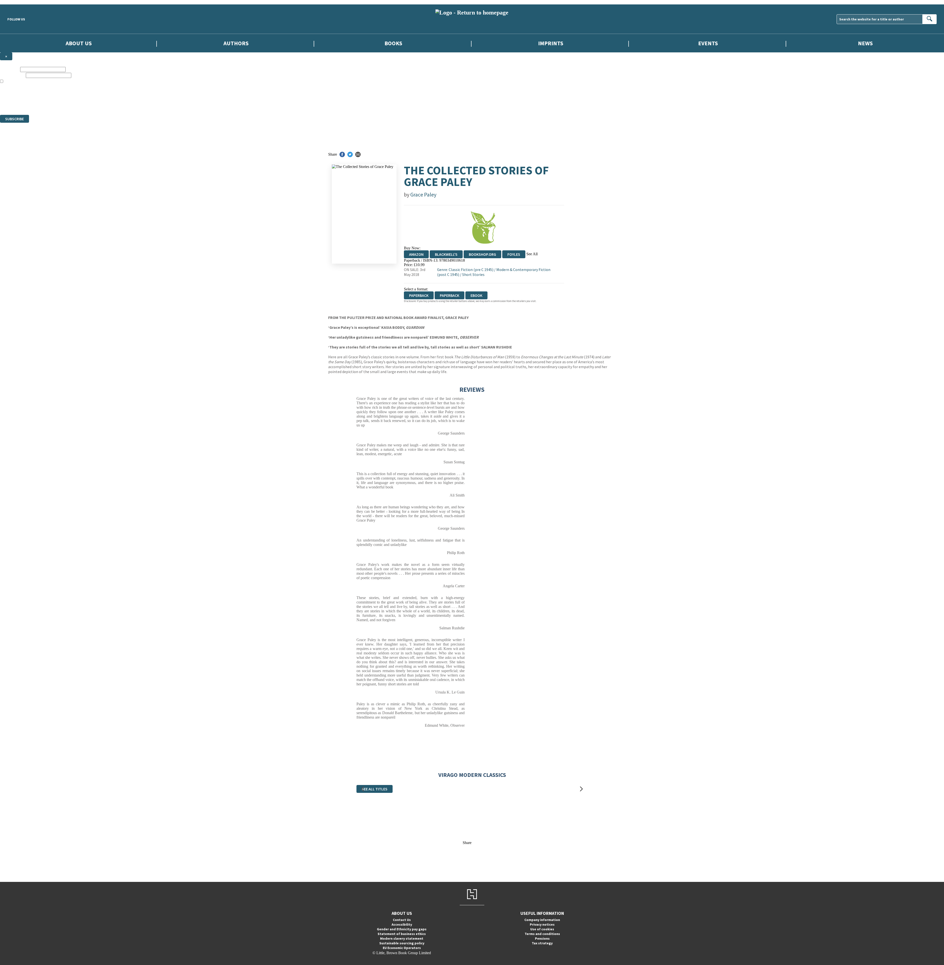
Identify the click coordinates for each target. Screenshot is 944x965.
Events (708, 43)
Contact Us (402, 920)
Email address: (12, 75)
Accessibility (402, 924)
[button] (362, 789)
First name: (9, 69)
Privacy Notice (96, 104)
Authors (236, 43)
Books (393, 43)
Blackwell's (446, 254)
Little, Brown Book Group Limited (61, 95)
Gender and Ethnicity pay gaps (402, 929)
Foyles (513, 254)
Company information (542, 920)
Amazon (416, 254)
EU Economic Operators (402, 948)
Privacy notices (542, 924)
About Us (79, 43)
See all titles (374, 788)
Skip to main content (16, 2)
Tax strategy (542, 943)
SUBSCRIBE (14, 118)
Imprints (550, 43)
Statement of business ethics (402, 934)
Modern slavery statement (401, 938)
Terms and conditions (542, 934)
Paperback (449, 295)
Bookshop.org (482, 254)
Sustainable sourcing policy (401, 943)
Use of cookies (542, 929)
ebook (476, 295)
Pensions (542, 938)
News (865, 43)
